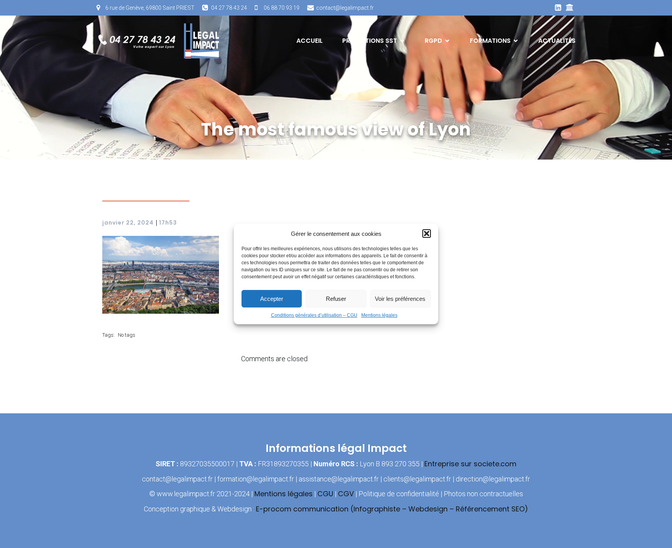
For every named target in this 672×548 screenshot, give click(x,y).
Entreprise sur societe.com (470, 464)
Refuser (336, 298)
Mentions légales (379, 315)
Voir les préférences (400, 298)
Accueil (309, 40)
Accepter (271, 298)
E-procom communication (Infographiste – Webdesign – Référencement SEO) (392, 509)
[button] (426, 233)
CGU (325, 494)
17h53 (168, 223)
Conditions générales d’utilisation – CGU (314, 315)
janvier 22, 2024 (128, 223)
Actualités (557, 40)
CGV (346, 494)
